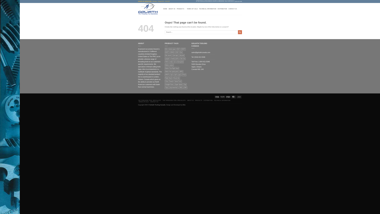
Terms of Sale (192, 9)
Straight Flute (169, 84)
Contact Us (232, 9)
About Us (172, 9)
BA (166, 49)
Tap (185, 84)
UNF (185, 87)
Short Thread (169, 81)
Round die (176, 78)
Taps (166, 87)
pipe (179, 74)
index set (172, 62)
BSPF (183, 49)
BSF (178, 49)
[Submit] (240, 32)
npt (171, 74)
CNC (177, 52)
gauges (167, 58)
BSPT (167, 52)
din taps (175, 55)
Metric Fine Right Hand (172, 68)
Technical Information (207, 9)
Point (184, 74)
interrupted (180, 62)
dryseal (182, 55)
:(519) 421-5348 (238, 1)
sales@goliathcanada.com (200, 52)
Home (165, 9)
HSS (166, 62)
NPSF (167, 74)
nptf (175, 74)
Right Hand (168, 78)
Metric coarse (169, 65)
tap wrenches (174, 87)
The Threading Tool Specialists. (149, 100)
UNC (181, 87)
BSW (172, 52)
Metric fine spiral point (171, 71)
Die (181, 52)
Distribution (222, 9)
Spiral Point (178, 81)
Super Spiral (178, 84)
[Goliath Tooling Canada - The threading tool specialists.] (148, 9)
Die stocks (168, 55)
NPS (181, 71)
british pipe (172, 49)
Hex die (183, 58)
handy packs (175, 58)
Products (180, 9)
